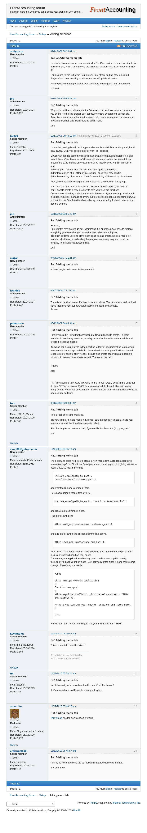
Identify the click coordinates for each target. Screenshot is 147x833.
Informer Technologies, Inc (126, 802)
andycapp (16, 51)
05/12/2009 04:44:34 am (63, 323)
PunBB (93, 802)
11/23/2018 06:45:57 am (63, 751)
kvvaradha (17, 633)
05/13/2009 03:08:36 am (63, 403)
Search (34, 20)
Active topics (108, 26)
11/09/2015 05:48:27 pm (63, 706)
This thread (56, 718)
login (108, 40)
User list (23, 20)
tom (12, 403)
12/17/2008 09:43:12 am (63, 135)
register (118, 40)
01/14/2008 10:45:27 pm (63, 98)
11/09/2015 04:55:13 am (63, 449)
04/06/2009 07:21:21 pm (63, 258)
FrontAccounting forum (27, 8)
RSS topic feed (129, 46)
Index (13, 20)
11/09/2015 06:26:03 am (63, 633)
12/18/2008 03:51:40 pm (63, 214)
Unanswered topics (127, 26)
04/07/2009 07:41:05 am (63, 290)
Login (56, 20)
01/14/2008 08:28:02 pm (63, 51)
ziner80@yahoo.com (23, 449)
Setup (42, 34)
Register (45, 20)
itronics (15, 290)
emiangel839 (18, 750)
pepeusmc (17, 323)
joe (12, 98)
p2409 (14, 135)
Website (66, 20)
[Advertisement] (73, 821)
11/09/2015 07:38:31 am (63, 673)
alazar (14, 257)
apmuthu (16, 706)
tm (11, 673)
